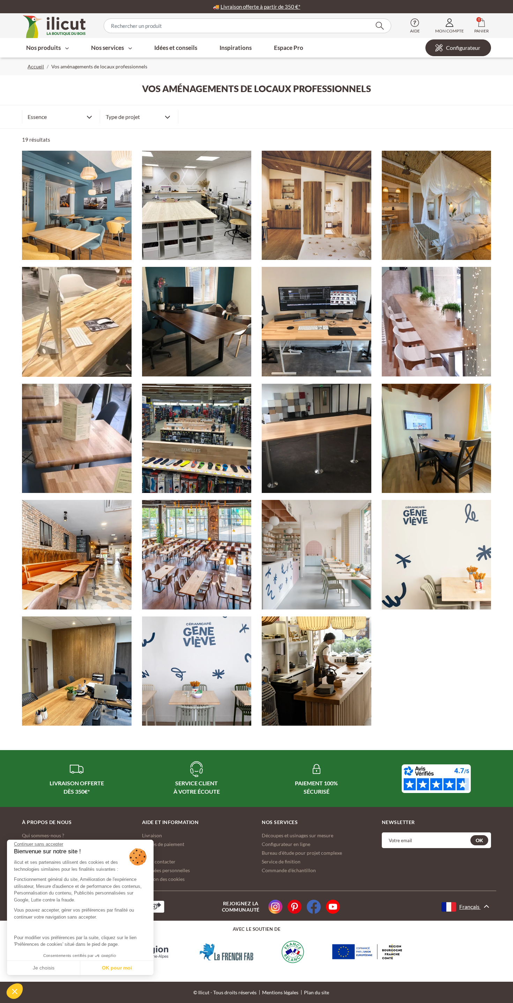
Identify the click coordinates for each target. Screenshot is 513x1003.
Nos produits (44, 47)
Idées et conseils (175, 47)
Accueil (36, 66)
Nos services (108, 47)
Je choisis (43, 968)
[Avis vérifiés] (436, 778)
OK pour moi (117, 968)
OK (479, 840)
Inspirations (236, 47)
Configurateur (463, 47)
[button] (14, 991)
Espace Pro (288, 47)
